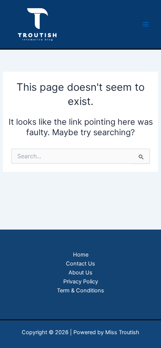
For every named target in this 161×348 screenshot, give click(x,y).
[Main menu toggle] (146, 24)
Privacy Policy (80, 281)
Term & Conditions (80, 290)
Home (80, 254)
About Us (80, 272)
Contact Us (80, 263)
